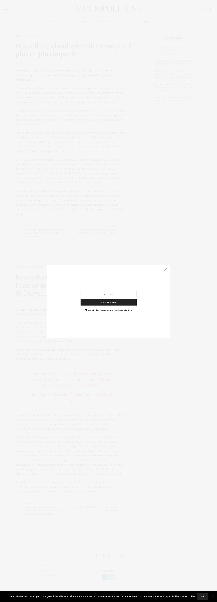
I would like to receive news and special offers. (110, 310)
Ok (202, 596)
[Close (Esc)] (166, 269)
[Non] (213, 596)
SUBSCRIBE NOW (108, 302)
